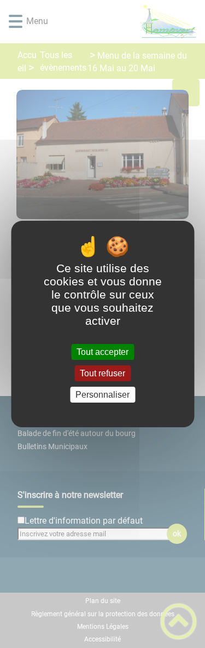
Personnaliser (102, 394)
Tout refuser (102, 373)
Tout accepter (102, 352)
